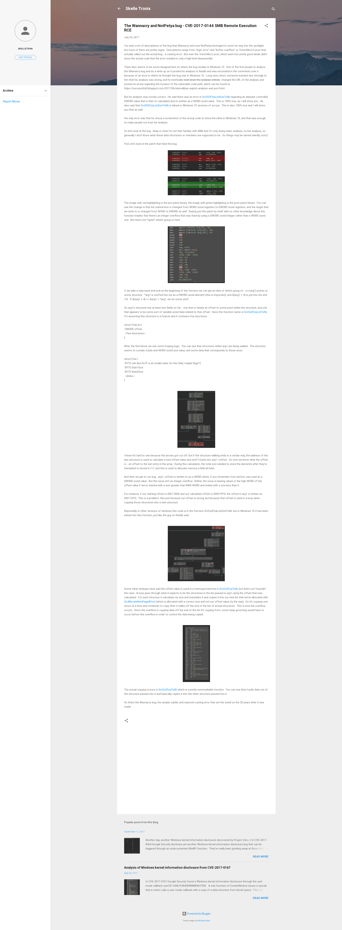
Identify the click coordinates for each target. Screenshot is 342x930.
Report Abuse (11, 101)
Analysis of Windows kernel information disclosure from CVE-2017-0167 (177, 867)
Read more (260, 856)
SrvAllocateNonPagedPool (139, 601)
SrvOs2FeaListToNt (255, 312)
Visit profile (25, 57)
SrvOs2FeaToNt (228, 588)
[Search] (273, 9)
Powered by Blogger (198, 913)
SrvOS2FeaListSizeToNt (216, 96)
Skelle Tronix (138, 8)
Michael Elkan (204, 921)
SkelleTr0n (25, 48)
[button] (266, 26)
